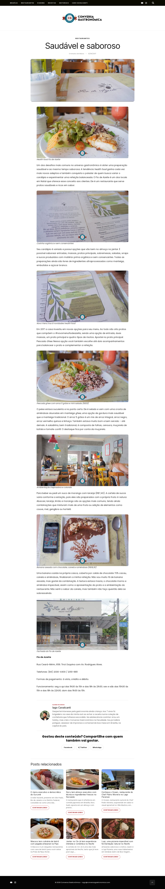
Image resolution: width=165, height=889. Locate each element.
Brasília (14, 3)
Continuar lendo (39, 808)
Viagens (41, 3)
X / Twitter (82, 747)
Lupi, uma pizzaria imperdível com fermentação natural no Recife (117, 842)
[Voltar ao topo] (152, 882)
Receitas (52, 3)
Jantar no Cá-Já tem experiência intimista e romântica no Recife (81, 842)
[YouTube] (142, 3)
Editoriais (64, 3)
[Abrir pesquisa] (152, 3)
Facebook (68, 747)
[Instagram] (146, 3)
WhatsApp (97, 747)
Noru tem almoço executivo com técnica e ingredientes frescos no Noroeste (81, 794)
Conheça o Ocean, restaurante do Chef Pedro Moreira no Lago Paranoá (117, 794)
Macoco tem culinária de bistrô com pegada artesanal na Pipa (45, 842)
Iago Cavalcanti (80, 3)
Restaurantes (27, 3)
